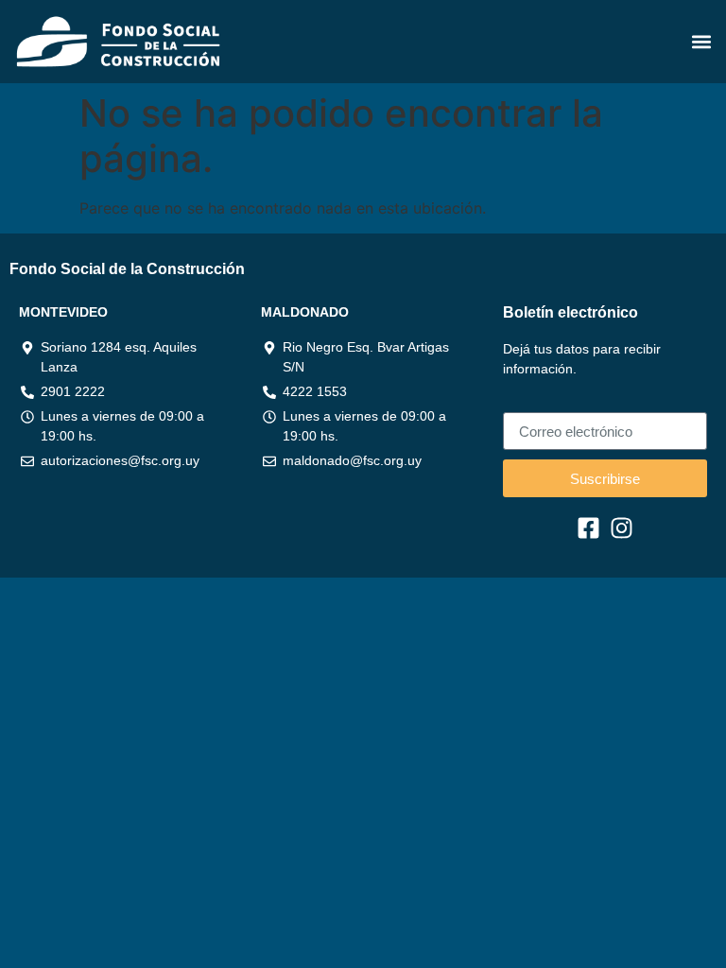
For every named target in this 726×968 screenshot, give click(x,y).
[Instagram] (621, 528)
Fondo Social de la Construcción (127, 269)
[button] (701, 42)
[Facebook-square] (588, 528)
